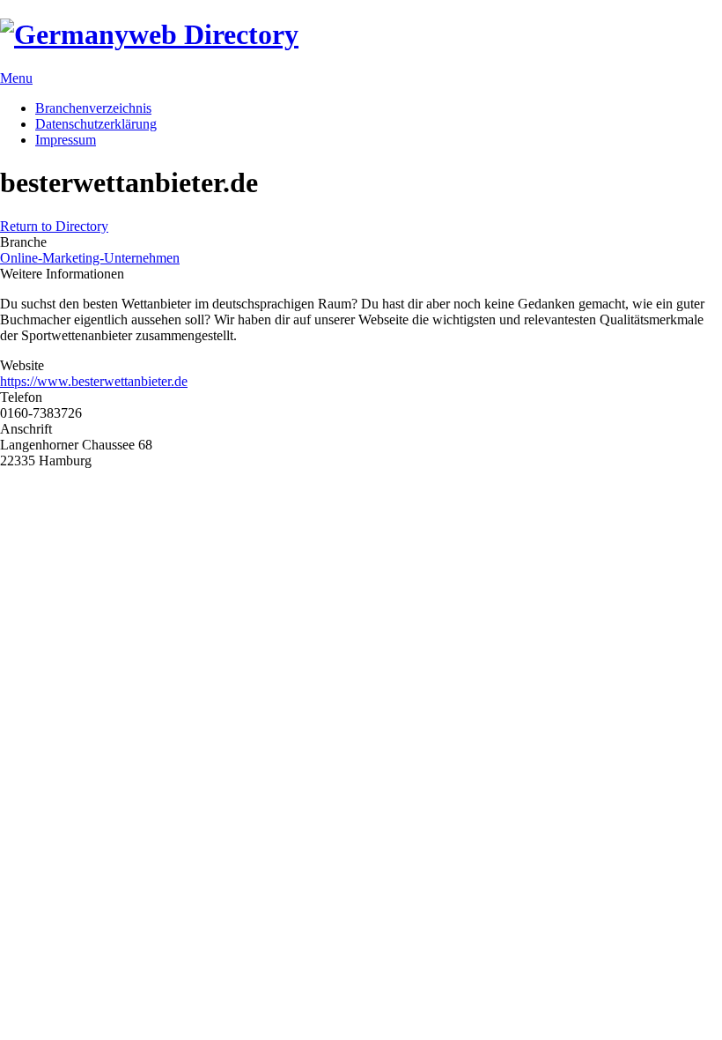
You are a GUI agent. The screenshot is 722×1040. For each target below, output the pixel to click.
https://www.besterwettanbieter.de (94, 381)
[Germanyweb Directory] (149, 34)
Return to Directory (54, 226)
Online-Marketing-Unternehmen (90, 257)
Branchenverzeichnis (93, 107)
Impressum (65, 139)
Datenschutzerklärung (96, 123)
